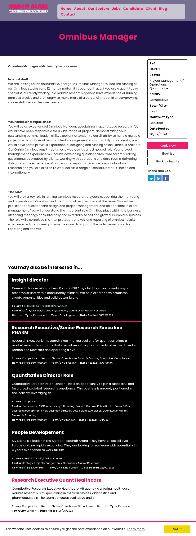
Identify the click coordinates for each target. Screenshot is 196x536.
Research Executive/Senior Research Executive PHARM (67, 330)
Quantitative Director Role (43, 375)
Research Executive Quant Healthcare (56, 480)
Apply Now (168, 145)
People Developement (38, 432)
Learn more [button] (136, 529)
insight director (30, 280)
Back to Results (167, 161)
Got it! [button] (177, 529)
